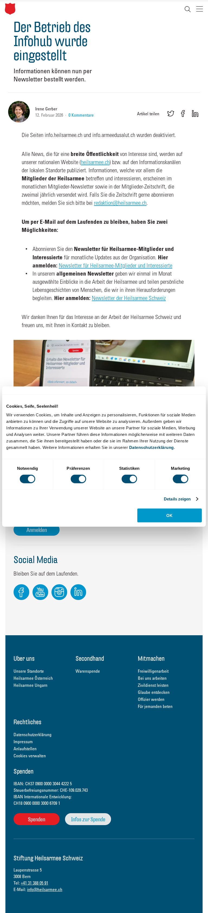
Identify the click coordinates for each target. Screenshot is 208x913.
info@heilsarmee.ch (44, 889)
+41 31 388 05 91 (34, 883)
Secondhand (90, 659)
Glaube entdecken (154, 692)
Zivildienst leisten (153, 685)
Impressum (23, 741)
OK (169, 515)
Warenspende (88, 671)
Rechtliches (27, 722)
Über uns (24, 659)
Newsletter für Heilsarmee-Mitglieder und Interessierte (115, 265)
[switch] (78, 479)
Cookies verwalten (30, 755)
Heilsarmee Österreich (33, 678)
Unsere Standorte (29, 671)
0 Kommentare (81, 115)
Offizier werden (151, 699)
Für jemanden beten (155, 706)
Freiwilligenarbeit (153, 671)
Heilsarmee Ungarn (30, 685)
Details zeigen (177, 499)
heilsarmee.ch (95, 161)
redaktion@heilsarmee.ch (120, 202)
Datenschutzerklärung (151, 447)
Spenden (36, 819)
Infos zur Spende (88, 819)
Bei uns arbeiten (152, 678)
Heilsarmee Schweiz (10, 9)
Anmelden (37, 529)
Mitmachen (151, 659)
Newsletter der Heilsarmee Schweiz (129, 297)
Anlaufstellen (25, 748)
